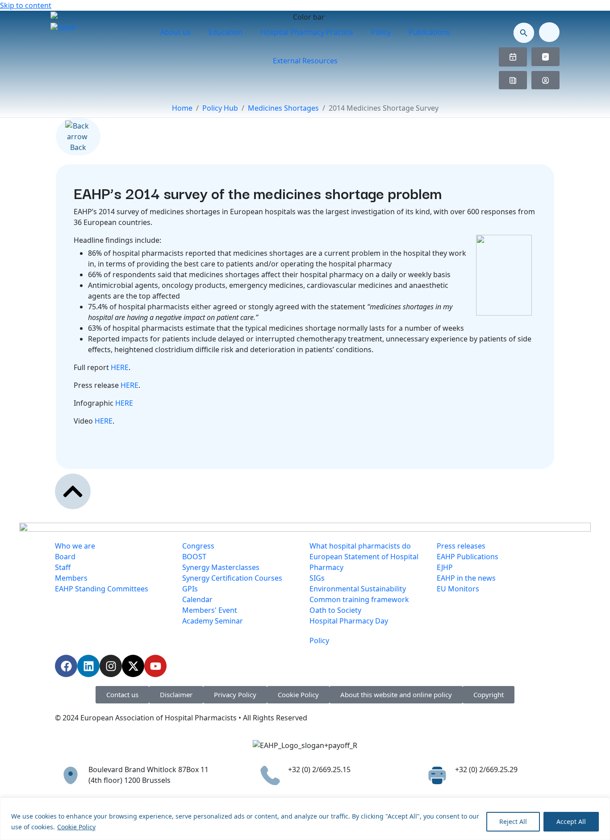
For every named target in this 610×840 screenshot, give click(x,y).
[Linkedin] (88, 666)
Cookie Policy (76, 827)
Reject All (513, 821)
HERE (120, 367)
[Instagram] (111, 666)
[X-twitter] (133, 666)
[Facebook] (66, 666)
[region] (305, 819)
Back (78, 147)
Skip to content (25, 5)
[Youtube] (155, 666)
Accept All (571, 821)
